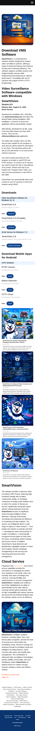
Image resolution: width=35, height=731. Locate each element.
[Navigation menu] (32, 2)
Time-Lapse (27, 715)
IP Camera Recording (18, 715)
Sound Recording (24, 702)
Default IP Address (7, 687)
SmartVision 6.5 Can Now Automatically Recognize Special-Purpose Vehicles (14, 341)
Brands (17, 719)
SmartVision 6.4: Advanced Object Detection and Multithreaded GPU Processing (17, 384)
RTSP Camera (17, 687)
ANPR (29, 717)
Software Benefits (23, 693)
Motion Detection (8, 715)
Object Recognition (23, 697)
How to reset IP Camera (9, 689)
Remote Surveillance (8, 704)
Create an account (10, 674)
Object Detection (8, 717)
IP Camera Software (21, 691)
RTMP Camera (23, 700)
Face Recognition (22, 717)
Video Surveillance (11, 697)
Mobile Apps (17, 706)
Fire (15, 717)
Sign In (5, 677)
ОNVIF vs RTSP (27, 687)
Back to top (17, 725)
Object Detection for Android (23, 704)
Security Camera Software (11, 702)
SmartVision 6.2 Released (10, 470)
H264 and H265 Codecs (17, 698)
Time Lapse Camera (21, 695)
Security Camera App (12, 700)
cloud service (19, 566)
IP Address (11, 691)
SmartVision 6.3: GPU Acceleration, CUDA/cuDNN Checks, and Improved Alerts (16, 428)
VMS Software (11, 695)
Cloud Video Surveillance (24, 689)
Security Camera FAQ (11, 693)
